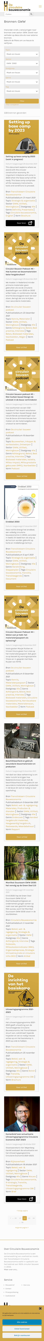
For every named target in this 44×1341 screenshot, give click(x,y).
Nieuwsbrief (10, 1285)
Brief (13, 1191)
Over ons (26, 1285)
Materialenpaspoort (16, 682)
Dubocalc (10, 944)
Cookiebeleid (10, 1296)
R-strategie (11, 1182)
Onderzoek (17, 817)
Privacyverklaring (12, 1292)
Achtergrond (18, 327)
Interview (19, 330)
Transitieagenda (14, 575)
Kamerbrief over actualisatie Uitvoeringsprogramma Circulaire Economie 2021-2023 (22, 1137)
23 (29, 1218)
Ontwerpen (25, 444)
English (9, 215)
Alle (33, 206)
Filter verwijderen (12, 104)
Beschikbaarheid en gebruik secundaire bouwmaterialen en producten (20, 764)
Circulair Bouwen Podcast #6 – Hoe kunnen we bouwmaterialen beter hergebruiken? (21, 272)
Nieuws (32, 1176)
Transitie (26, 572)
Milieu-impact (13, 462)
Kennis (14, 318)
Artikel (27, 956)
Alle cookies (22, 1322)
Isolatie (31, 459)
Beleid (29, 327)
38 (22, 1222)
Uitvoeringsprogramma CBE (20, 1076)
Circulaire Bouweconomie (23, 920)
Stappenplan (12, 569)
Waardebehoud (26, 826)
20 (16, 1218)
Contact (8, 1288)
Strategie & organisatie (23, 200)
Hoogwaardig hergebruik (18, 823)
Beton (9, 333)
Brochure (25, 215)
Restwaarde (11, 826)
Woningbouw (12, 206)
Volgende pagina (21, 1227)
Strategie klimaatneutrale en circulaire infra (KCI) (20, 953)
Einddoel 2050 (12, 521)
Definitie (16, 209)
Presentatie (27, 209)
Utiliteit (23, 203)
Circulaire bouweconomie (23, 212)
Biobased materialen (23, 333)
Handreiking (18, 566)
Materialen (24, 318)
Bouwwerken (17, 441)
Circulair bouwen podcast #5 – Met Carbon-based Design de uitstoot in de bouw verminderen (21, 397)
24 (34, 1218)
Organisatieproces (15, 950)
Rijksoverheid (18, 1161)
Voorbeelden (12, 336)
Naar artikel (21, 347)
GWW (15, 203)
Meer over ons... (11, 1269)
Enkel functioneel (22, 1329)
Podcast (10, 339)
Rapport (15, 829)
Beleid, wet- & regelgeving (24, 805)
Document (11, 578)
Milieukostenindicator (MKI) (20, 947)
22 (25, 1218)
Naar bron (21, 223)
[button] (40, 1308)
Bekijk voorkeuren (22, 1335)
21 (20, 1218)
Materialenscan (25, 703)
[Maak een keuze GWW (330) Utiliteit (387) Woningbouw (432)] (22, 63)
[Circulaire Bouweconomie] (17, 10)
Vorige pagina (23, 1211)
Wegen (22, 336)
